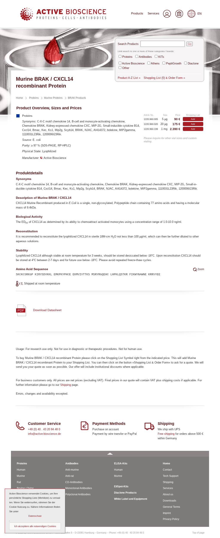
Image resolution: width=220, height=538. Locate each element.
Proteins (127, 56)
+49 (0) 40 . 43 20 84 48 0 (44, 429)
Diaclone (193, 63)
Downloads (169, 500)
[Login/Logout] (167, 14)
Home (166, 463)
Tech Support (170, 475)
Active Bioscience (133, 63)
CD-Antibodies (73, 482)
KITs (161, 56)
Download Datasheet (47, 310)
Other (125, 68)
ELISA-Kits (120, 463)
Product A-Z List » (129, 77)
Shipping (65, 384)
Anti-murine (72, 469)
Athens (155, 63)
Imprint (167, 513)
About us (168, 494)
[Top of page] (110, 454)
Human (21, 469)
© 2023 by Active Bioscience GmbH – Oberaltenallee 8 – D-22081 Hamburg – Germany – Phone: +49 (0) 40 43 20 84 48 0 (79, 532)
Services (153, 13)
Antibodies (145, 56)
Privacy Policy (171, 519)
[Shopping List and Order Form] (179, 14)
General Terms (171, 506)
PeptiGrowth (173, 63)
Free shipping (166, 433)
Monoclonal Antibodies (78, 488)
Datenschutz (35, 516)
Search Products (128, 44)
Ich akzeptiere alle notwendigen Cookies (35, 526)
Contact (167, 469)
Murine (21, 475)
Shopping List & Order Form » (164, 77)
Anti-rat (69, 475)
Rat (19, 482)
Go (189, 44)
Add (193, 119)
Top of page (198, 532)
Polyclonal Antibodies (77, 494)
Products (137, 13)
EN (199, 13)
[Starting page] (63, 19)
